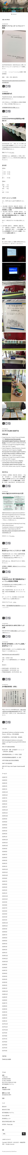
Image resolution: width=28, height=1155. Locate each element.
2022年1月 (4, 893)
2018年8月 (4, 1000)
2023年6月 (4, 857)
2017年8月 (4, 1035)
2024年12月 (5, 810)
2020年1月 (4, 952)
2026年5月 (4, 780)
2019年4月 (4, 979)
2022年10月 (5, 875)
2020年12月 (5, 922)
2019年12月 (5, 955)
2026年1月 (4, 789)
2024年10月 (5, 815)
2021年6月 (4, 911)
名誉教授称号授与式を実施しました (10, 107)
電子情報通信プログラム (8, 1112)
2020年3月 (4, 946)
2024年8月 (4, 821)
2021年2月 (4, 919)
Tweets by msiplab (6, 1059)
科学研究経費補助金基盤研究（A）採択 (11, 757)
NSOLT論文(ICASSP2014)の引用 (12, 493)
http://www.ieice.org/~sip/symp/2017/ (10, 654)
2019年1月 (4, 988)
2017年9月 (4, 1032)
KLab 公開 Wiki (5, 1115)
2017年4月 (4, 1047)
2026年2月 (4, 786)
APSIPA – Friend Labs (7, 1124)
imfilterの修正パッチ (15, 630)
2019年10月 (5, 961)
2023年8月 (4, 851)
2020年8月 (4, 931)
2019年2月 (4, 985)
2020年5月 (4, 940)
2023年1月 (4, 866)
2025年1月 (4, 807)
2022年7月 (4, 881)
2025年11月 (5, 795)
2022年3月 (4, 887)
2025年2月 (4, 804)
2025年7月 (4, 798)
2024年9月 (4, 818)
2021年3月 (4, 917)
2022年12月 (5, 869)
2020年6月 (4, 937)
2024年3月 (4, 833)
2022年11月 (5, 872)
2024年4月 (4, 830)
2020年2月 (4, 949)
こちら (12, 152)
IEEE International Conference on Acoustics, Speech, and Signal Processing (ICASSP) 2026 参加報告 (14, 741)
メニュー (15, 14)
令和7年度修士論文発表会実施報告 (10, 760)
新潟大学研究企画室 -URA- (8, 1121)
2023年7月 (4, 854)
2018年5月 (4, 1009)
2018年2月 (4, 1018)
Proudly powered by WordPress (9, 1151)
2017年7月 (4, 1038)
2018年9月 (4, 997)
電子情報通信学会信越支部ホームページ (16, 605)
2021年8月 (4, 905)
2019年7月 (4, 970)
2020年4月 (4, 943)
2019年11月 (5, 958)
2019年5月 (4, 976)
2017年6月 (4, 1041)
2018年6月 (4, 1006)
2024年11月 (5, 812)
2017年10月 (5, 1029)
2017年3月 (4, 1050)
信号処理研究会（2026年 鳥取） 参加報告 (12, 737)
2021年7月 (4, 908)
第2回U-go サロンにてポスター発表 (13, 550)
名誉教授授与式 (7, 93)
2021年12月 (5, 896)
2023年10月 (5, 845)
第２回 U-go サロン (9, 557)
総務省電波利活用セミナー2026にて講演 (12, 754)
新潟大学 (4, 1106)
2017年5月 (4, 1044)
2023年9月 (4, 848)
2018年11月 (5, 994)
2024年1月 (4, 836)
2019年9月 (4, 964)
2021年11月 (5, 899)
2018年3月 (4, 1015)
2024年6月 (4, 824)
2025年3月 (4, 801)
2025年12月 (5, 792)
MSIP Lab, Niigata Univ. (12, 9)
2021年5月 (4, 914)
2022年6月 (4, 884)
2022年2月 (4, 890)
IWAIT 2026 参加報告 (7, 763)
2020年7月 (4, 934)
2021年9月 (4, 902)
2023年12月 (5, 839)
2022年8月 (4, 878)
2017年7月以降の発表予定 (10, 431)
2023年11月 (5, 842)
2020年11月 (5, 925)
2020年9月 (4, 928)
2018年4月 (4, 1012)
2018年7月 (4, 1003)
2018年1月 (4, 1021)
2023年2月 (4, 863)
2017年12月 (5, 1024)
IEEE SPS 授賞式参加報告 (8, 746)
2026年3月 (4, 783)
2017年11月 (5, 1026)
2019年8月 (4, 967)
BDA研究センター (6, 1118)
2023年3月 (4, 860)
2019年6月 (4, 973)
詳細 (3, 1098)
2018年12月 (5, 991)
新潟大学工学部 (6, 1109)
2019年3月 (4, 982)
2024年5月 (4, 827)
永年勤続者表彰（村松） (10, 686)
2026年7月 (4, 777)
